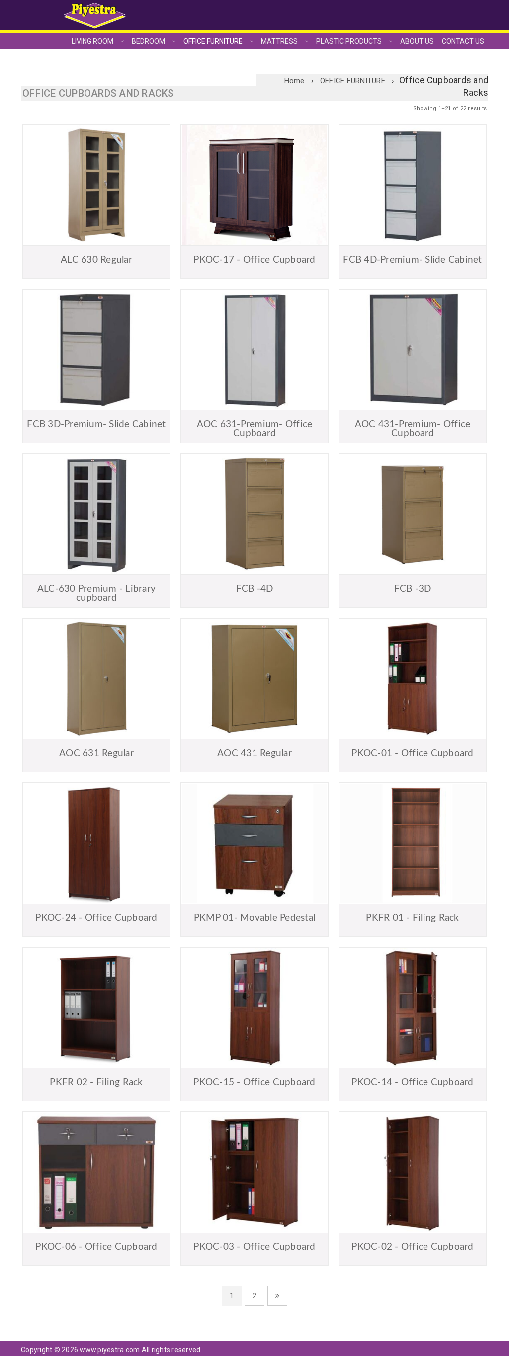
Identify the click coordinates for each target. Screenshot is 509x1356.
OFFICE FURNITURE (352, 80)
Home (294, 80)
